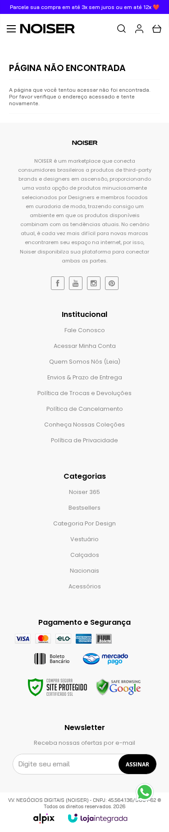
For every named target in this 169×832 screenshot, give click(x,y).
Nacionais (84, 570)
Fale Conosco (84, 330)
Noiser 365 (84, 492)
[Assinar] (137, 764)
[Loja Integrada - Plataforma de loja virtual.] (97, 818)
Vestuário (84, 539)
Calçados (84, 555)
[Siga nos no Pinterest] (112, 283)
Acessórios (85, 586)
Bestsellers (84, 508)
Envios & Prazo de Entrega (84, 377)
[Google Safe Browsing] (118, 687)
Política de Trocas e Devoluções (84, 393)
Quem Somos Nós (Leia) (84, 361)
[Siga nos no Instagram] (93, 283)
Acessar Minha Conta (85, 346)
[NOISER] (52, 29)
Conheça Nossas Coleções (84, 424)
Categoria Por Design (84, 523)
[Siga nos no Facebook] (57, 283)
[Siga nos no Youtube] (75, 283)
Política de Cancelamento (84, 409)
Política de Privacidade (84, 440)
